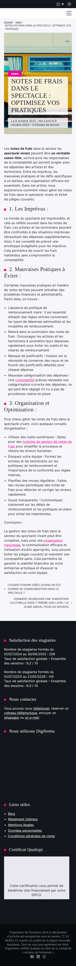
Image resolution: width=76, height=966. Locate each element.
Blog (11, 814)
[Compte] (69, 4)
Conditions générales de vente (31, 836)
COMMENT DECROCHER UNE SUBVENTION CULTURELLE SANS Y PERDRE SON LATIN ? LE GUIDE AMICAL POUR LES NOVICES (39, 602)
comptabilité (24, 380)
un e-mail (32, 717)
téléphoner (41, 708)
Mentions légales (21, 825)
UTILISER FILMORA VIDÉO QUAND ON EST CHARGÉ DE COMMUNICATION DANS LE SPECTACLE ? (34, 588)
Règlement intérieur (23, 819)
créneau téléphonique (20, 713)
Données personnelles (25, 830)
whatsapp (11, 717)
